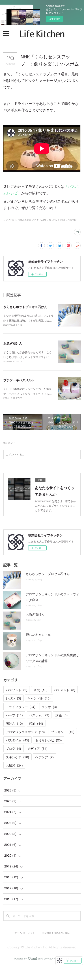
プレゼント (62, 731)
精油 (36, 723)
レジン (13, 698)
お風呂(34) (72, 219)
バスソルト (16, 690)
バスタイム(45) (39, 219)
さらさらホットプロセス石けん (25, 306)
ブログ (13, 748)
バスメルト (64, 690)
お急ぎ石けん (12, 343)
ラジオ (49, 706)
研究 (40, 690)
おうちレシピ (48, 740)
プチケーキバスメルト (19, 380)
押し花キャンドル (38, 634)
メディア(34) (9, 219)
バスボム (39, 715)
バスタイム (17, 740)
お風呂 (14, 765)
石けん (14, 723)
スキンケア (17, 757)
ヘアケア (44, 757)
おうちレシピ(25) (57, 219)
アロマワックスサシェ (25, 731)
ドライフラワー (20, 706)
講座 (62, 715)
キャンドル (39, 698)
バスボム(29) (24, 219)
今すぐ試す (54, 19)
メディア (37, 748)
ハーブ (14, 715)
